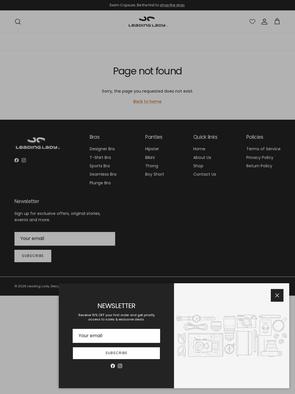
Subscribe (116, 352)
